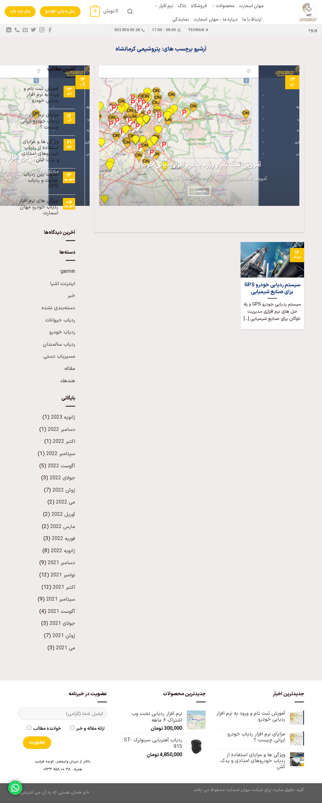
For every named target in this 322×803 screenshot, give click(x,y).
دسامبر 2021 (61, 563)
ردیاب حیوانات (60, 320)
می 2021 (65, 648)
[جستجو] (130, 11)
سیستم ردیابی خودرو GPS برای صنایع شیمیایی (272, 288)
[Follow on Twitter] (33, 30)
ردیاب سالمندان (59, 344)
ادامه (199, 191)
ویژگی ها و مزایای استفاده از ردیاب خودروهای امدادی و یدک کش (40, 151)
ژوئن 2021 (64, 636)
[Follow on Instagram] (41, 30)
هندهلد (67, 381)
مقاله (69, 368)
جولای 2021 (62, 623)
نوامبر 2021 (63, 575)
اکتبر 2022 (64, 441)
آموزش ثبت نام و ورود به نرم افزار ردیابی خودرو (199, 165)
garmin (67, 271)
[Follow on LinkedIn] (8, 30)
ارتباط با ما (251, 19)
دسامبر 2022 (61, 429)
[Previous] (298, 221)
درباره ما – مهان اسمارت (215, 19)
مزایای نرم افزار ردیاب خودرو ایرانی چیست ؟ (39, 121)
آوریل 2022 (63, 514)
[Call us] (16, 30)
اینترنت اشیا (62, 284)
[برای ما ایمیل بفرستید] (25, 30)
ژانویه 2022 (63, 551)
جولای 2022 (62, 478)
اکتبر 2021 (64, 587)
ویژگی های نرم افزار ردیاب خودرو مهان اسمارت (38, 207)
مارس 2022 (62, 527)
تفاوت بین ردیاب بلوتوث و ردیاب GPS (41, 181)
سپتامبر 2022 (60, 454)
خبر (71, 296)
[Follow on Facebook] (49, 30)
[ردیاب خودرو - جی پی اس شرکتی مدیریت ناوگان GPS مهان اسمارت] (295, 12)
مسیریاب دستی (59, 356)
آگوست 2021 (61, 611)
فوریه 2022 (63, 538)
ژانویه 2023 (63, 417)
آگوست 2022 (61, 466)
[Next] (281, 221)
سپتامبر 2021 (60, 599)
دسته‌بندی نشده (58, 308)
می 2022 (65, 502)
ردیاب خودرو (62, 332)
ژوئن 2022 (64, 490)
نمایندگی (180, 19)
